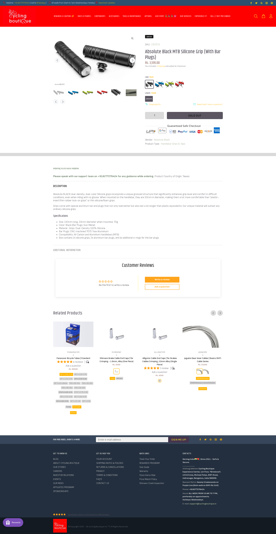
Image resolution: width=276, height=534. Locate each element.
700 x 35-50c (79, 388)
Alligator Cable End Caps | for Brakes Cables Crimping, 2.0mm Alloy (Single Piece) (159, 361)
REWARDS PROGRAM (149, 463)
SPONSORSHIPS (60, 491)
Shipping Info (155, 104)
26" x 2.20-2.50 (80, 379)
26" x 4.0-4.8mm (60, 383)
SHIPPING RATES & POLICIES (109, 463)
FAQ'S (99, 479)
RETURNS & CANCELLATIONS (110, 467)
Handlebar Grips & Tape (173, 143)
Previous (57, 60)
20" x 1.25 (86, 401)
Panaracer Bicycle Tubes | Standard (73, 358)
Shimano (116, 352)
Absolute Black (162, 139)
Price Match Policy (148, 479)
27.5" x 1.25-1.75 (65, 392)
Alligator (159, 352)
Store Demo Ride (147, 475)
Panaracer (73, 352)
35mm (73, 413)
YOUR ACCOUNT (104, 459)
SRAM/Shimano (203, 378)
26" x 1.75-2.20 (66, 379)
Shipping (161, 66)
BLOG (55, 459)
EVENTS (57, 479)
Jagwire (202, 352)
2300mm (202, 389)
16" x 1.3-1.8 (75, 401)
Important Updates (107, 3)
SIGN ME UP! (178, 439)
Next (132, 60)
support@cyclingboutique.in (203, 503)
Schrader (77, 407)
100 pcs (119, 378)
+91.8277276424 (21, 3)
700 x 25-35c (87, 383)
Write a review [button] (162, 279)
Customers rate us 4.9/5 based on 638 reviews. (89, 514)
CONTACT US (102, 483)
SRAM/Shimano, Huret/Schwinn (202, 383)
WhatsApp (41, 3)
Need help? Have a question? (210, 104)
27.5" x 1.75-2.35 (81, 392)
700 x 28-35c (67, 388)
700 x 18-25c (74, 383)
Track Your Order (147, 459)
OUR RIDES (58, 483)
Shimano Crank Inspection (151, 483)
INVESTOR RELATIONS (63, 475)
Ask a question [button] (162, 286)
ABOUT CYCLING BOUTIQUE (66, 463)
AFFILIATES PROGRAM (63, 487)
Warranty (143, 471)
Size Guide (144, 467)
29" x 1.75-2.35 (66, 397)
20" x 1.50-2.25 (66, 374)
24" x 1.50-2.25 (62, 401)
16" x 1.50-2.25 (80, 397)
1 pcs (112, 378)
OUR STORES (59, 467)
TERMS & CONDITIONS (107, 475)
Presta (68, 407)
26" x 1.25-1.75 (80, 374)
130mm (149, 99)
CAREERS (57, 471)
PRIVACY (100, 471)
